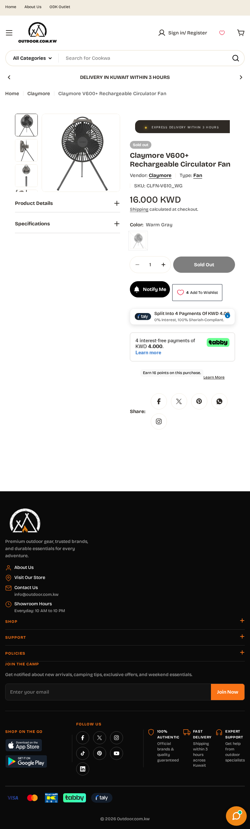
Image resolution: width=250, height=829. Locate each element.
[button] (9, 77)
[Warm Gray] (138, 240)
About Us (32, 7)
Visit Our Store (29, 577)
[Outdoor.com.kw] (24, 511)
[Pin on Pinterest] (199, 401)
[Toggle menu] (9, 33)
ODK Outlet (59, 7)
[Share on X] (179, 401)
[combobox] (125, 58)
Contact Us (26, 587)
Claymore (38, 93)
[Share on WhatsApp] (219, 401)
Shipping (139, 209)
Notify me (154, 289)
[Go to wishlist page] (222, 33)
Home (10, 7)
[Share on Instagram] (159, 421)
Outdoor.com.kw (133, 819)
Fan (197, 175)
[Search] (236, 58)
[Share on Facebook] (159, 401)
